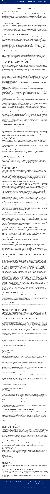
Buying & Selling (31, 2)
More (46, 2)
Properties (22, 2)
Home (16, 1)
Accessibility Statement (33, 483)
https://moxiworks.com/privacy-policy (29, 424)
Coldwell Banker (8, 481)
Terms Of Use (32, 481)
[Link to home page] (7, 2)
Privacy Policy (41, 481)
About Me (40, 2)
